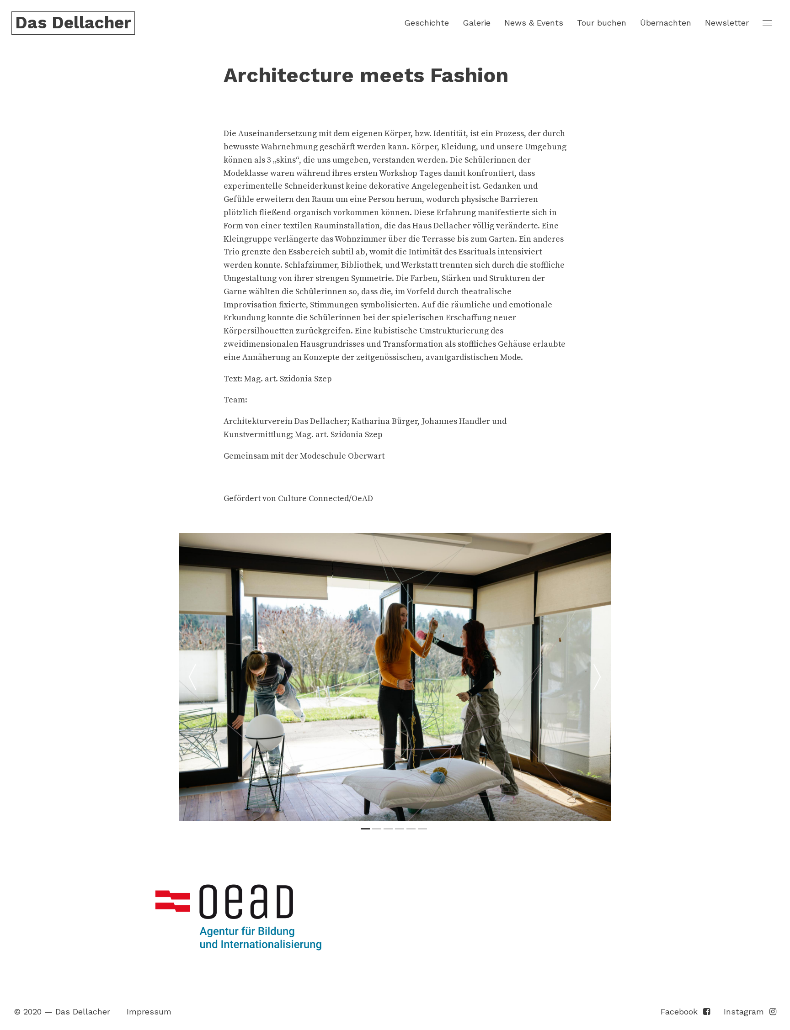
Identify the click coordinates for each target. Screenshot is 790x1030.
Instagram (746, 1011)
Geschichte (426, 22)
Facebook (682, 1011)
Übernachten (665, 22)
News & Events (533, 22)
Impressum (149, 1011)
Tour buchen (601, 22)
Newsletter (727, 22)
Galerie (477, 22)
